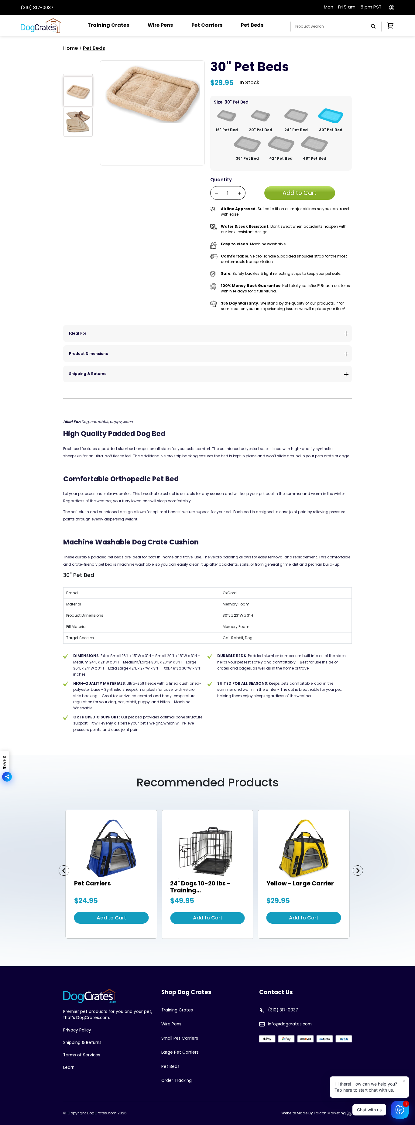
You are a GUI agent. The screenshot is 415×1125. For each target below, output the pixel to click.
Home (70, 48)
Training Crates (108, 25)
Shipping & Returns (87, 373)
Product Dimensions (88, 353)
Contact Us (276, 992)
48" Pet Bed (314, 158)
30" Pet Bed (330, 129)
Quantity (221, 179)
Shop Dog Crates (186, 992)
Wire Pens (160, 25)
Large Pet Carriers (180, 1052)
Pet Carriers (207, 25)
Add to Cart (111, 917)
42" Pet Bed (281, 158)
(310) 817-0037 (37, 7)
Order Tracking (176, 1080)
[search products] (373, 26)
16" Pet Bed (227, 129)
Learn (68, 1067)
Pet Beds (252, 25)
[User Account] (391, 7)
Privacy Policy (77, 1030)
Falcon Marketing (330, 1113)
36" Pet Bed (247, 158)
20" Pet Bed (260, 129)
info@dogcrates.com (290, 1024)
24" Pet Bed (296, 129)
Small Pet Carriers (179, 1038)
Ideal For (77, 333)
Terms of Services (81, 1055)
